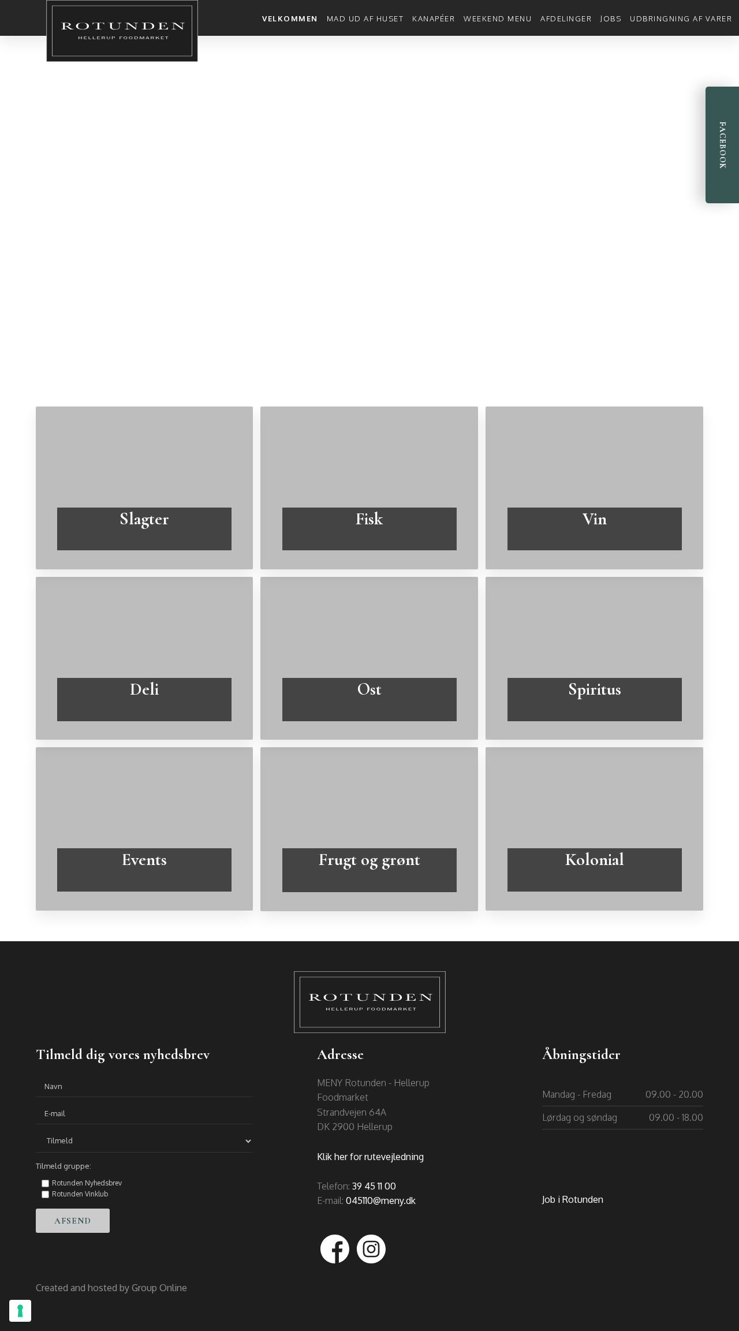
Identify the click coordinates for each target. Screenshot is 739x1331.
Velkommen (290, 18)
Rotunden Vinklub (80, 1194)
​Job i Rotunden (572, 1199)
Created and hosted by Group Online (111, 1287)
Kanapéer (433, 18)
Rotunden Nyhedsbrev (87, 1183)
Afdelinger (566, 18)
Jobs (610, 18)
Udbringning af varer (681, 18)
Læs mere (144, 542)
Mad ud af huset (365, 18)
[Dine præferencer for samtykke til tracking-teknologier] (20, 1311)
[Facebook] (335, 1249)
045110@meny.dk (381, 1200)
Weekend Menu (498, 18)
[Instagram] (371, 1249)
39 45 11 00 (374, 1186)
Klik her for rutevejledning (370, 1156)
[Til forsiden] (122, 31)
